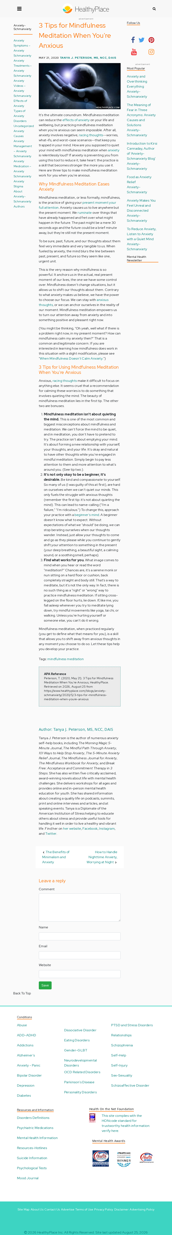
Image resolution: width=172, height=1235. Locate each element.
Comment (47, 889)
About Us (37, 1209)
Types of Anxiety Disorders (20, 116)
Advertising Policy (142, 1209)
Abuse (22, 1025)
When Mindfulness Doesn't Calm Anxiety (71, 358)
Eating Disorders (77, 1040)
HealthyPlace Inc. (50, 1232)
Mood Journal (28, 1178)
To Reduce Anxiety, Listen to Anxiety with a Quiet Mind (141, 234)
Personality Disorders (80, 1092)
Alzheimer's (26, 1055)
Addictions (25, 1045)
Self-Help (118, 1055)
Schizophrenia (122, 1045)
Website (45, 965)
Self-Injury (119, 1065)
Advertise (67, 1209)
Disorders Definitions (33, 1118)
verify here (110, 1131)
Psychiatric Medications (35, 1128)
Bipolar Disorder (29, 1075)
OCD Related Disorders (82, 1072)
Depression (25, 1085)
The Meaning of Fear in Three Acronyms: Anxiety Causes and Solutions (141, 115)
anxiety (113, 150)
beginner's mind (86, 515)
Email (43, 946)
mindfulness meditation (65, 659)
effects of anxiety (76, 120)
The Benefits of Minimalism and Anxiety (56, 857)
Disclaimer (121, 1209)
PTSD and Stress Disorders (132, 1025)
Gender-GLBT (75, 1050)
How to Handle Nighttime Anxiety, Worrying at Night (102, 857)
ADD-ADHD (26, 1035)
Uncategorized (24, 126)
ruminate (85, 212)
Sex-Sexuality (121, 1075)
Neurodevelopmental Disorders (80, 1063)
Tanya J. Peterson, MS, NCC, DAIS (88, 58)
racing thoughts (91, 135)
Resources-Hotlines (32, 1148)
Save (45, 985)
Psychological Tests (32, 1168)
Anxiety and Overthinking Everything (137, 81)
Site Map (24, 1209)
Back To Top (22, 993)
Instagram (107, 828)
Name (43, 927)
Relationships (121, 1035)
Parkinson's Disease (79, 1082)
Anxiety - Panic (28, 1065)
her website (72, 828)
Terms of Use (84, 1209)
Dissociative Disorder (80, 1030)
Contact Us (52, 1209)
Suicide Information (32, 1158)
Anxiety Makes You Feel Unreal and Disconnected (141, 205)
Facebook (90, 828)
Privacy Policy (103, 1209)
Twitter (51, 833)
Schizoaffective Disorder (130, 1085)
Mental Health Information (37, 1138)
